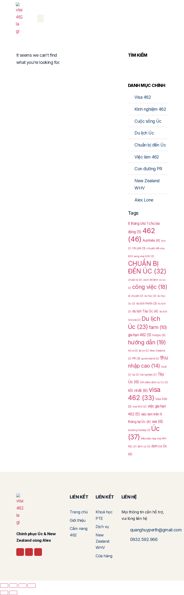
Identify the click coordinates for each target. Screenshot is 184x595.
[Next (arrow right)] (13, 593)
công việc (149, 287)
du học (150, 296)
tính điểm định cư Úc (154, 382)
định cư (144, 446)
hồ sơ (133, 350)
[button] (40, 19)
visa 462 (144, 394)
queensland (150, 358)
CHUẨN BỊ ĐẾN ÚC (147, 267)
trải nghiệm (148, 374)
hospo (158, 335)
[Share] (22, 585)
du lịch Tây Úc (145, 311)
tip (135, 374)
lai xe (144, 350)
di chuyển (135, 296)
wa (157, 421)
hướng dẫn (147, 342)
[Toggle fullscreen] (13, 585)
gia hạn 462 (139, 335)
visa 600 (139, 406)
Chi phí (138, 248)
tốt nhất (138, 390)
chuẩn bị (135, 279)
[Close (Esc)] (32, 585)
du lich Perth (146, 303)
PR (136, 358)
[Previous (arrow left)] (4, 593)
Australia (151, 240)
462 (141, 234)
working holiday (139, 430)
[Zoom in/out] (4, 585)
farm (158, 327)
